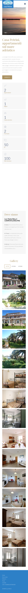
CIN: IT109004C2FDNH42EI (9, 584)
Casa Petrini (8, 588)
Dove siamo (5, 577)
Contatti (4, 582)
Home (3, 575)
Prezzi (3, 580)
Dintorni (4, 579)
